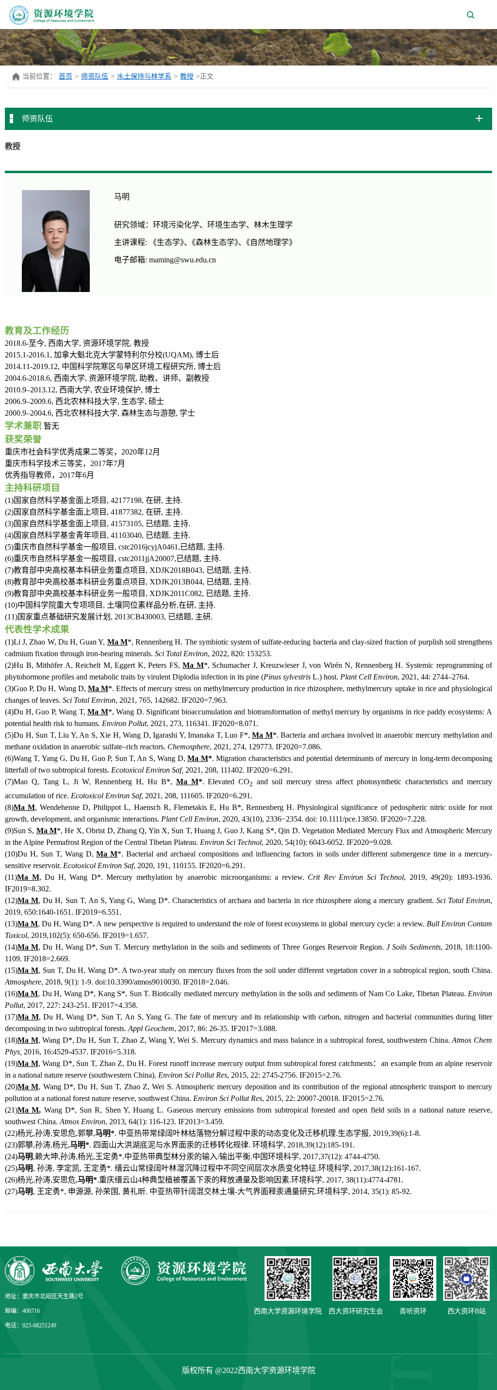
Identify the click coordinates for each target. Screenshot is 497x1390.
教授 (187, 76)
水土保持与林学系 (144, 76)
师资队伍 (94, 76)
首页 (65, 76)
